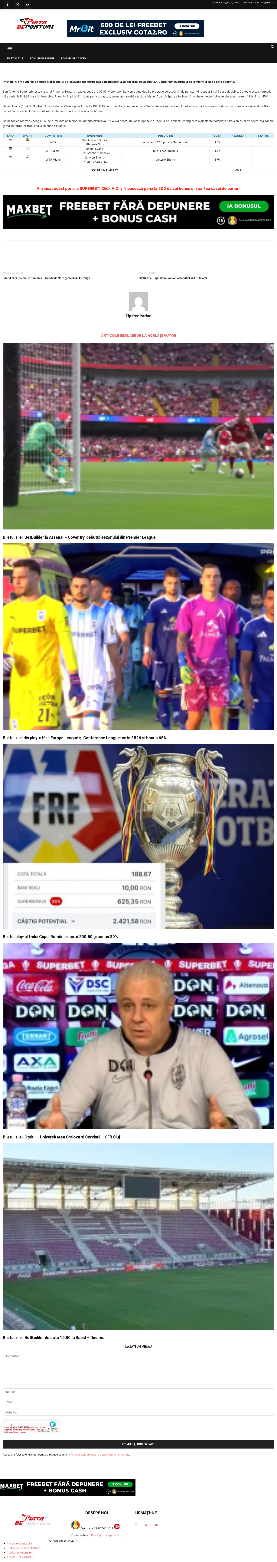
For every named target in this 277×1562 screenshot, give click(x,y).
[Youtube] (27, 4)
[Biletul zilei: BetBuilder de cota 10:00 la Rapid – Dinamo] (138, 1236)
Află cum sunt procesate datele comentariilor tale (99, 1454)
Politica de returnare (19, 1552)
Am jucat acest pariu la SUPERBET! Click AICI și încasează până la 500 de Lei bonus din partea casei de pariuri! (138, 188)
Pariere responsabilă (19, 1543)
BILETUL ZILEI (15, 58)
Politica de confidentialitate (23, 1548)
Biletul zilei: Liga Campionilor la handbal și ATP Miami (172, 278)
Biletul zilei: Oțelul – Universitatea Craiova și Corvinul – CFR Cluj (61, 1137)
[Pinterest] (138, 68)
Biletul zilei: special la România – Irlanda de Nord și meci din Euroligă (46, 278)
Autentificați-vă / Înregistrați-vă (259, 2)
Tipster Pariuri (138, 316)
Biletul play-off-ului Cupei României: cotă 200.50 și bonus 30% (60, 936)
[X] (17, 4)
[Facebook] (7, 4)
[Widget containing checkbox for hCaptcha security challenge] (31, 1427)
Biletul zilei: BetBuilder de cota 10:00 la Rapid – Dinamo (54, 1337)
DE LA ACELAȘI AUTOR (156, 335)
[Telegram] (156, 68)
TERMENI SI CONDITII (20, 1557)
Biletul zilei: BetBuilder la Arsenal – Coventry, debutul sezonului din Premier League (79, 537)
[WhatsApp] (147, 68)
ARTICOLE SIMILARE (118, 335)
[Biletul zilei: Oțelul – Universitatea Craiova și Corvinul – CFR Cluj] (138, 1036)
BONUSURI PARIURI (43, 58)
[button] (9, 48)
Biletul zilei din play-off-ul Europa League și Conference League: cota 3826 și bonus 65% (85, 737)
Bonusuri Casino (73, 58)
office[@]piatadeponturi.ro (106, 1535)
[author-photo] (138, 310)
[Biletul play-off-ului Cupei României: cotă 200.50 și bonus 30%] (138, 836)
